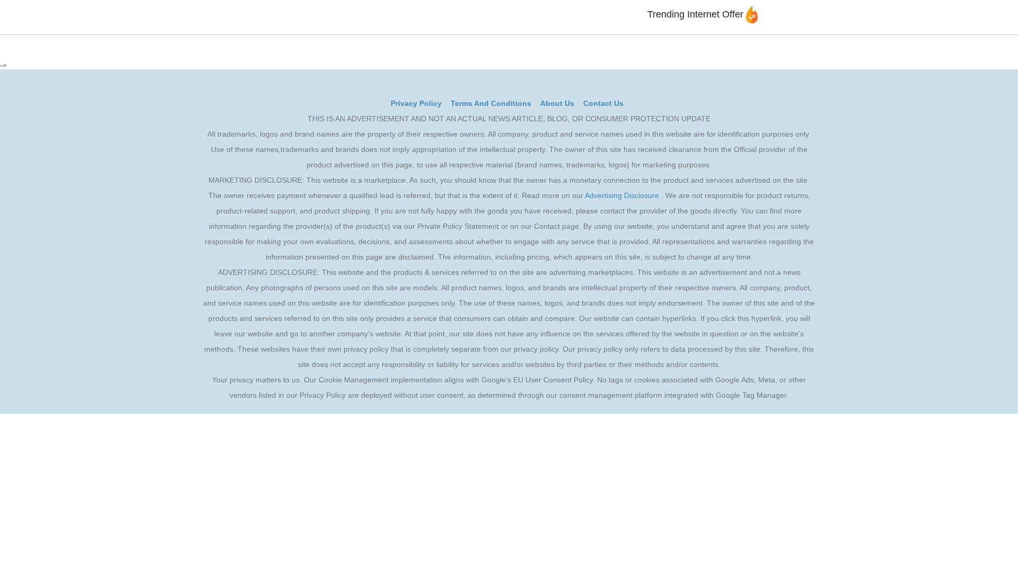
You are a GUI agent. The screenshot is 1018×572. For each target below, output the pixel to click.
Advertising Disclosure (622, 195)
